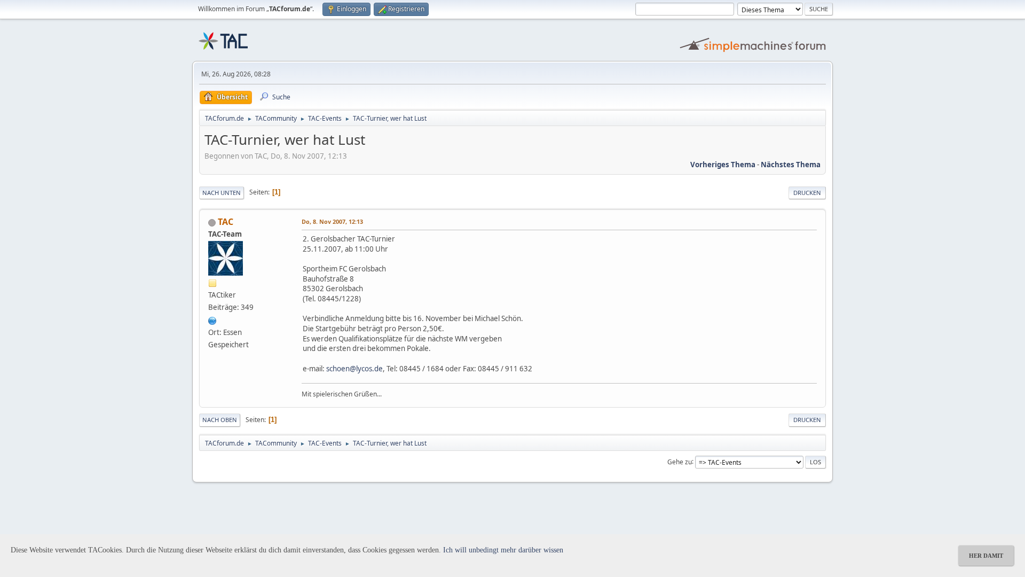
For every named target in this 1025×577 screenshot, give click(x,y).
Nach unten (221, 193)
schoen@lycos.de (354, 368)
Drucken (807, 193)
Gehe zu (679, 461)
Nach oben (219, 420)
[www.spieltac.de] (212, 319)
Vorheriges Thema (722, 164)
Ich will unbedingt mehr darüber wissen (503, 550)
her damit (986, 555)
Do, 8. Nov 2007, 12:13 (332, 221)
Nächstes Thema (791, 164)
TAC (225, 222)
